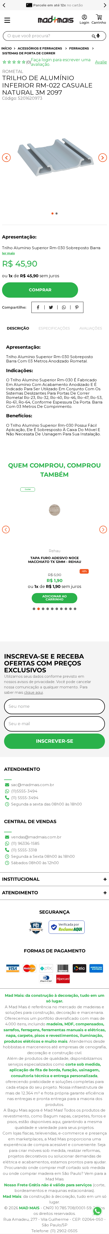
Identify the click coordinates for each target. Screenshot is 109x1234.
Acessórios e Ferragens (40, 48)
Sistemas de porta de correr (28, 53)
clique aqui (33, 692)
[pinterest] (76, 307)
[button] (98, 35)
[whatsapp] (64, 307)
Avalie (101, 62)
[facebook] (38, 307)
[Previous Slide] (4, 5)
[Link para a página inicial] (7, 48)
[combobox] (54, 36)
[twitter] (51, 307)
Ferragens (79, 48)
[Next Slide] (105, 5)
